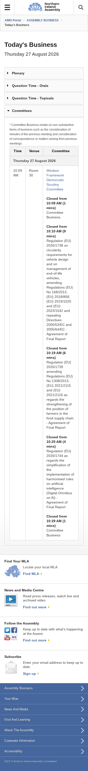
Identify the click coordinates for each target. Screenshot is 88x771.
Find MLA (31, 574)
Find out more (34, 607)
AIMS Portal (13, 20)
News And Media (16, 709)
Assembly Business (18, 688)
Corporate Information (19, 741)
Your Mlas (11, 699)
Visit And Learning (17, 719)
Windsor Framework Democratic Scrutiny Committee (55, 180)
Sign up (29, 674)
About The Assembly (19, 730)
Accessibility (13, 751)
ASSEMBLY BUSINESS (43, 20)
